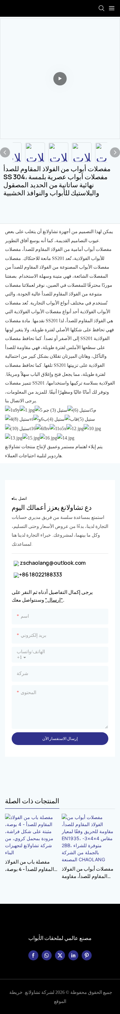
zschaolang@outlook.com (52, 562)
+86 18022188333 (40, 574)
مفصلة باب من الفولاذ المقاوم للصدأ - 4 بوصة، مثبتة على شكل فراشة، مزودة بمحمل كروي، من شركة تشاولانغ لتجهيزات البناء (30, 865)
